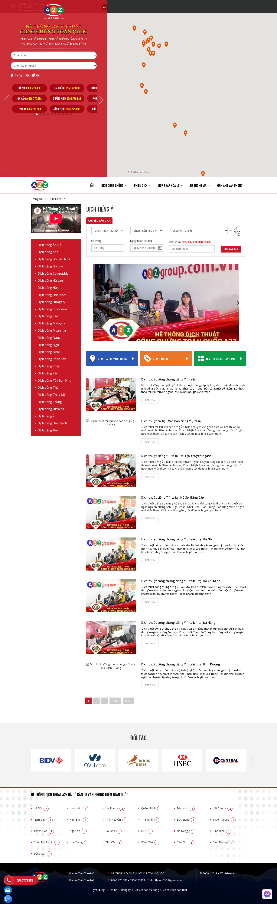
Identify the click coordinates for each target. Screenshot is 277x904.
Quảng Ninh (151, 808)
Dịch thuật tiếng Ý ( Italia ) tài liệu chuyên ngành (176, 456)
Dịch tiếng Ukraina (51, 409)
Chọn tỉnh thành (27, 75)
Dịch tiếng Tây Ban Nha (54, 381)
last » (128, 701)
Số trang (96, 241)
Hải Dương (222, 808)
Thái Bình (149, 819)
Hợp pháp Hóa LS (169, 185)
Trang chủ (37, 199)
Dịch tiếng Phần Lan (52, 359)
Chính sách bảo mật (175, 890)
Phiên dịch (141, 185)
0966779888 (137, 880)
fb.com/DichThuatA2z (82, 873)
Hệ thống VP (198, 185)
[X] (92, 185)
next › (115, 701)
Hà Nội (40, 808)
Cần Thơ (184, 842)
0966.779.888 (119, 880)
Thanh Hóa (43, 831)
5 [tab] (52, 114)
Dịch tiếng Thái (48, 388)
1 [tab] (37, 114)
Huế (146, 831)
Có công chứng (237, 232)
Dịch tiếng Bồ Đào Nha (54, 259)
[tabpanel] (29, 98)
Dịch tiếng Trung (50, 402)
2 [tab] (40, 114)
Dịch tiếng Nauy (49, 338)
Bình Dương (222, 842)
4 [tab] (48, 114)
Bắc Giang (185, 819)
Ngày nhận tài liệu (141, 241)
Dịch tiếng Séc (47, 373)
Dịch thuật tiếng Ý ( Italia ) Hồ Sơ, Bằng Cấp (172, 497)
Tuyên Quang (223, 819)
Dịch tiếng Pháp (49, 366)
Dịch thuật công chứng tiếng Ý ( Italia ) (169, 379)
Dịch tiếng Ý (56, 199)
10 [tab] (71, 114)
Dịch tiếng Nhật (49, 352)
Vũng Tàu (149, 842)
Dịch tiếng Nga (48, 345)
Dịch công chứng (112, 185)
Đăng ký (126, 890)
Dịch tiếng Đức (48, 430)
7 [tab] (59, 114)
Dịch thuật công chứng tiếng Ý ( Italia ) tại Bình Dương (180, 664)
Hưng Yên (78, 808)
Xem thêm (150, 400)
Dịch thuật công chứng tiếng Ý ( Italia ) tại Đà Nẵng (178, 623)
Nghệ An (77, 831)
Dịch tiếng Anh (48, 252)
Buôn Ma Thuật (46, 842)
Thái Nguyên (115, 819)
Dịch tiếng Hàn (48, 288)
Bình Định (221, 831)
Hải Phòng (114, 808)
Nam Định (42, 819)
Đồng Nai (42, 853)
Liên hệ (112, 890)
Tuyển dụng (97, 890)
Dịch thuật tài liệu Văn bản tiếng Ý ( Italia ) (172, 421)
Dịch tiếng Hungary (51, 302)
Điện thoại (190, 241)
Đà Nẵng (185, 831)
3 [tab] (44, 114)
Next (101, 99)
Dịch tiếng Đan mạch (52, 423)
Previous (6, 99)
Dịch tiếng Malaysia (51, 323)
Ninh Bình (78, 819)
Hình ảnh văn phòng (230, 185)
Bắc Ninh (185, 808)
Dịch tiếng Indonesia (52, 309)
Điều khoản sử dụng (147, 890)
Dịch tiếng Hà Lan (50, 281)
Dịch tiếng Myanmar (52, 331)
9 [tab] (67, 114)
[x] (104, 7)
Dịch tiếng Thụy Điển (52, 395)
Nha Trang (78, 842)
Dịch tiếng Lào (48, 316)
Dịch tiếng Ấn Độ (49, 245)
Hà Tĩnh (112, 831)
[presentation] (25, 760)
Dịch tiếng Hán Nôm (52, 295)
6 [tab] (55, 114)
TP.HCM (112, 842)
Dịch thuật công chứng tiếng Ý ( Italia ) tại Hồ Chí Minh (180, 581)
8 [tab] (63, 114)
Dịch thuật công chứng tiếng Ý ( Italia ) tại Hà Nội (177, 539)
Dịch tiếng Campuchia (53, 274)
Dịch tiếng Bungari (51, 266)
